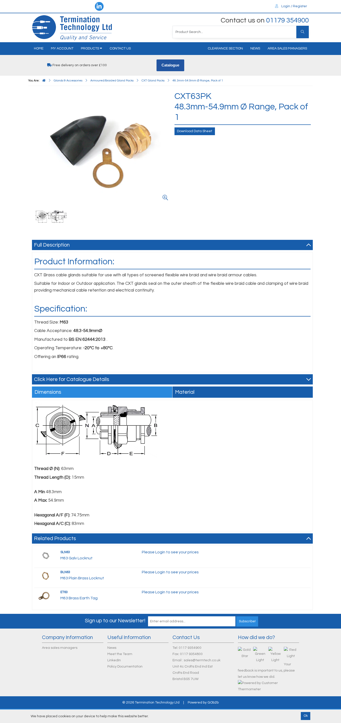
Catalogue (170, 65)
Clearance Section (225, 48)
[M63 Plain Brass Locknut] (45, 576)
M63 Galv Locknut (76, 558)
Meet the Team (119, 654)
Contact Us (120, 48)
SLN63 (65, 552)
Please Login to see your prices (170, 552)
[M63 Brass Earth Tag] (45, 596)
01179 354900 (287, 20)
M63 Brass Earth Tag (79, 598)
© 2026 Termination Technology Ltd (150, 702)
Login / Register (294, 6)
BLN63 (65, 572)
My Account (62, 48)
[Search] (302, 32)
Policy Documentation (125, 666)
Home (38, 48)
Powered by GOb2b (203, 702)
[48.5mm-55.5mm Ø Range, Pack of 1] (51, 216)
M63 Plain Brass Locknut (82, 578)
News (255, 48)
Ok (306, 716)
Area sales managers (287, 48)
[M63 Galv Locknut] (45, 556)
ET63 (64, 592)
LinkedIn (114, 660)
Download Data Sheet (194, 131)
